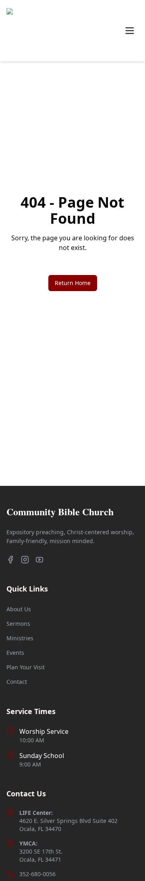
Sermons (18, 623)
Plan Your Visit (25, 667)
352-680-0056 (37, 874)
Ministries (19, 638)
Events (15, 652)
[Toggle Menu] (130, 31)
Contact (16, 681)
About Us (18, 609)
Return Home (73, 283)
